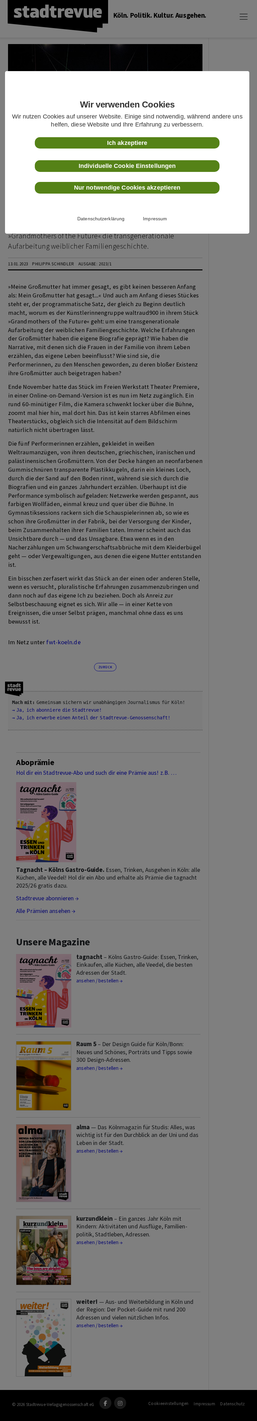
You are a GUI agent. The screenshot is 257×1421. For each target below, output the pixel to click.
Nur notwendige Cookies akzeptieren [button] (127, 187)
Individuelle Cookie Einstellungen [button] (127, 166)
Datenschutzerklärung (100, 218)
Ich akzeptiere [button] (127, 143)
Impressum (155, 218)
